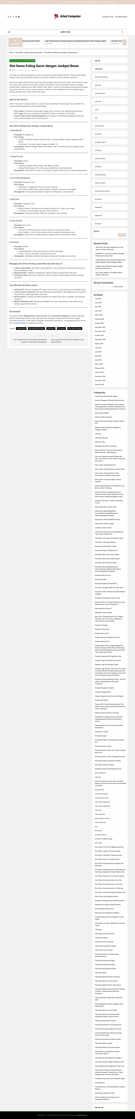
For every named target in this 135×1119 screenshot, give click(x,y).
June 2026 (98, 303)
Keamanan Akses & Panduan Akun (106, 550)
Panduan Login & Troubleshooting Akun (108, 660)
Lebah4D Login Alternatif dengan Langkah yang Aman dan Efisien (93, 2)
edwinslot (98, 434)
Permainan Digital (101, 736)
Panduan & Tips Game (102, 629)
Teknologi (98, 929)
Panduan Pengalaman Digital (104, 688)
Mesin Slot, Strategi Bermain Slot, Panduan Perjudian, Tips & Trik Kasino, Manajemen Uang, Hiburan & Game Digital (109, 619)
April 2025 (98, 360)
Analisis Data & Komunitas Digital (106, 396)
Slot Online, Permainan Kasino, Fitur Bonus (109, 888)
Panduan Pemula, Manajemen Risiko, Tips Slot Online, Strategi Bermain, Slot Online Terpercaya (110, 681)
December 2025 (100, 327)
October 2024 (99, 384)
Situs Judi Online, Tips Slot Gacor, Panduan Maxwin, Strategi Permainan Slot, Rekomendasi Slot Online (110, 783)
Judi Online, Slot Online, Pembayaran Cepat (109, 538)
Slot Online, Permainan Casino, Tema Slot (108, 884)
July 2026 (98, 299)
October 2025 (99, 335)
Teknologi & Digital (101, 938)
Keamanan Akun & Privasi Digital (105, 563)
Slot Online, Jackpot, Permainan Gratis (22, 61)
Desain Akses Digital (102, 413)
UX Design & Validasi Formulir (105, 1093)
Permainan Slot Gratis (36, 328)
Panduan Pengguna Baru (103, 692)
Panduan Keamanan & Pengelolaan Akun (108, 656)
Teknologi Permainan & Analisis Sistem (108, 1039)
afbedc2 (14, 70)
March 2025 (99, 364)
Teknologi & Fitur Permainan (104, 942)
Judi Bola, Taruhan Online (103, 528)
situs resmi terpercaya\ (102, 806)
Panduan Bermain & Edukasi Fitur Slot (107, 637)
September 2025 (100, 339)
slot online (98, 843)
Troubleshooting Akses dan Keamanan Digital (110, 1078)
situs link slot (99, 126)
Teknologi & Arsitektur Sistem (105, 934)
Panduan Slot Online (101, 700)
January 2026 (99, 323)
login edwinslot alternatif (103, 608)
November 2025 (100, 331)
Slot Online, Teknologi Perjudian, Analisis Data (110, 892)
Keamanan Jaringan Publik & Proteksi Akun (109, 588)
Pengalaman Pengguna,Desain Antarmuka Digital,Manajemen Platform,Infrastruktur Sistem (108, 719)
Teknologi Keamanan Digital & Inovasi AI (108, 1029)
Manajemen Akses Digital (103, 612)
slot (96, 118)
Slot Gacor (61, 328)
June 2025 (98, 352)
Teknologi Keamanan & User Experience (108, 1025)
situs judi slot (99, 790)
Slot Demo (51, 328)
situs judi (98, 777)
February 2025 (99, 368)
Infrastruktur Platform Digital (104, 524)
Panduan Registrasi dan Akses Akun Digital (109, 696)
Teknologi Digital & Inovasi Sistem (106, 981)
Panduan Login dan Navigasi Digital (106, 664)
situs (96, 109)
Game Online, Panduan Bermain (105, 465)
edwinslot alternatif (101, 438)
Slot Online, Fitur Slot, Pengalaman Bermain (109, 847)
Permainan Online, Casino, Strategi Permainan (110, 756)
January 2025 (99, 372)
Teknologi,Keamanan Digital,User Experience (109, 1066)
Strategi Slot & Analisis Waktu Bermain (108, 905)
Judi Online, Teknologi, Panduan (105, 542)
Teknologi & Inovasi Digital (104, 950)
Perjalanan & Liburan (101, 732)
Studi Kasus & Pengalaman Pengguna (107, 913)
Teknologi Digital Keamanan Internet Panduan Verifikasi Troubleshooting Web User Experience (110, 991)
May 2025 (98, 356)
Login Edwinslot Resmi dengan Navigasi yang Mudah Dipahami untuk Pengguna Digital (52, 41)
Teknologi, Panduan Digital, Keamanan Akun (109, 1062)
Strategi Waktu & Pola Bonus (104, 909)
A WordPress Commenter (103, 287)
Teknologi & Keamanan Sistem (105, 964)
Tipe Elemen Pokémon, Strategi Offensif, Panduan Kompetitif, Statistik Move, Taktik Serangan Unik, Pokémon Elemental (109, 1072)
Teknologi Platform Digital (103, 1043)
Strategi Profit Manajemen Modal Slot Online (109, 900)
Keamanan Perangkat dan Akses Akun (107, 598)
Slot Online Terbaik (74, 328)
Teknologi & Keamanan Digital (105, 960)
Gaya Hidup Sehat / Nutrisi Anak (105, 507)
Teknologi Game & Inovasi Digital (106, 1010)
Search (96, 231)
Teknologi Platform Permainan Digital (107, 1047)
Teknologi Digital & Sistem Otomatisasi (108, 985)
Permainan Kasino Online (103, 746)
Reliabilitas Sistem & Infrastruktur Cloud (108, 769)
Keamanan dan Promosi (103, 575)
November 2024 (100, 380)
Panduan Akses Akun (102, 633)
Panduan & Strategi (101, 625)
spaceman (98, 207)
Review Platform (100, 773)
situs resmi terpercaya (102, 802)
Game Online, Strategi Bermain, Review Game (110, 469)
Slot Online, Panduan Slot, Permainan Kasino (109, 876)
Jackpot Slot (21, 328)
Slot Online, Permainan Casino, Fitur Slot (108, 880)
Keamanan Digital (101, 579)
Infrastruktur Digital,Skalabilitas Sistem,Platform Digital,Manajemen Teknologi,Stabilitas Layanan (106, 513)
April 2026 (98, 311)
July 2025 (98, 348)
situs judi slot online (101, 798)
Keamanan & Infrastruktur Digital (105, 546)
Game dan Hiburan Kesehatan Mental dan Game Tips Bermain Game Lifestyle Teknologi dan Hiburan (110, 459)
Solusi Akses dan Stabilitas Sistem (106, 896)
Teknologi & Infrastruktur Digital (105, 946)
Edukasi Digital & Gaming (103, 417)
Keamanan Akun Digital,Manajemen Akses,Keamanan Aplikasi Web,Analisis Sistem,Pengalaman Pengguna (108, 569)
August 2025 (99, 344)
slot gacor (98, 134)
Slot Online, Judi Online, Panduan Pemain (108, 855)
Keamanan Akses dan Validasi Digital (107, 559)
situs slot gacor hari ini (102, 191)
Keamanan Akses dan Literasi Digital (107, 554)
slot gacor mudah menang (103, 839)
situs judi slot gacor (101, 794)
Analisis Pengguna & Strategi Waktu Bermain (109, 400)
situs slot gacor (100, 93)
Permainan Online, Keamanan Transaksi (108, 761)
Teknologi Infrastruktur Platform (105, 1021)
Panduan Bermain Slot (102, 641)
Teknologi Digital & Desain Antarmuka (107, 977)
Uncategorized (99, 1083)
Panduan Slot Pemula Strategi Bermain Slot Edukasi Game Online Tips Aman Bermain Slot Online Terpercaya (110, 706)
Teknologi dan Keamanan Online (105, 968)
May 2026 (98, 307)
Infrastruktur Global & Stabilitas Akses (107, 519)
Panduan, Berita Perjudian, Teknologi (107, 713)
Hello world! (119, 287)
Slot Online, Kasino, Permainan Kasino (107, 859)
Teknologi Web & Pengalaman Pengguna (108, 1058)
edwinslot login (100, 442)
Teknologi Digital (100, 973)
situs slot (98, 85)
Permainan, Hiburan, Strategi (104, 765)
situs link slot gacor (101, 77)
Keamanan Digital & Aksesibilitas (106, 583)
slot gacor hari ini (101, 142)
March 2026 (99, 315)
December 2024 (100, 376)
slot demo (21, 321)
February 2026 (99, 319)
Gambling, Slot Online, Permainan (106, 446)
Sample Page (65, 32)
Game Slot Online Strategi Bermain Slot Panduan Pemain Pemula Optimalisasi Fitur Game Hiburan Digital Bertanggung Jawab (109, 494)
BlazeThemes (82, 1115)
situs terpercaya (100, 175)
